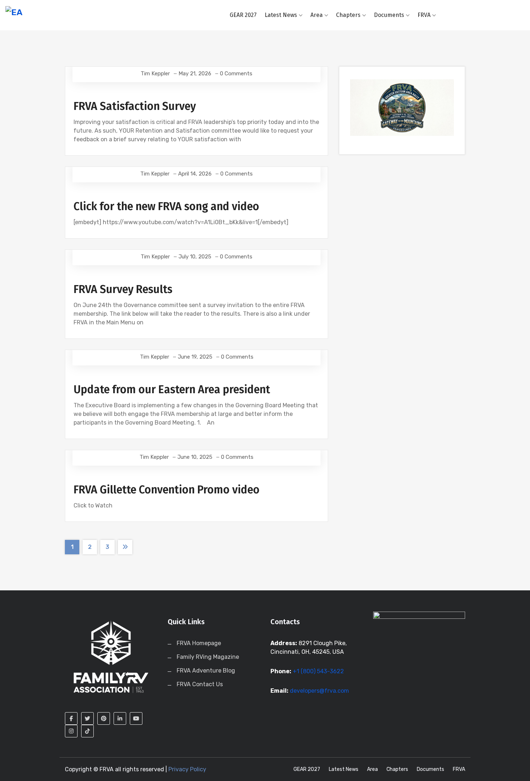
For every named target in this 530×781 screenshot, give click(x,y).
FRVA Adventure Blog (206, 670)
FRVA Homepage (199, 643)
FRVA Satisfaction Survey (135, 106)
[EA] (66, 11)
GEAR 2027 (243, 15)
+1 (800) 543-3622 (318, 671)
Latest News (281, 15)
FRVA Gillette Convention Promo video (167, 489)
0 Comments (236, 73)
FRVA (424, 15)
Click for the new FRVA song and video (166, 206)
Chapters (348, 15)
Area (316, 15)
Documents (389, 15)
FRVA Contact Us (200, 684)
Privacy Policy (187, 769)
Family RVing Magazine (208, 656)
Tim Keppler (155, 73)
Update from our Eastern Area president (172, 389)
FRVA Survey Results (123, 289)
